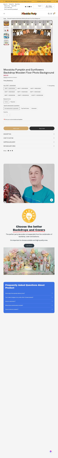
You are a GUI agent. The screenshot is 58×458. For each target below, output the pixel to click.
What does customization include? (14, 305)
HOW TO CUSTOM (8, 138)
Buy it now (42, 128)
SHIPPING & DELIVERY (9, 142)
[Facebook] (26, 7)
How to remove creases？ (11, 309)
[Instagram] (27, 7)
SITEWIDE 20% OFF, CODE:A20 (36, 1)
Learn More (29, 245)
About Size (17, 4)
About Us (5, 4)
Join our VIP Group (8, 7)
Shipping (5, 77)
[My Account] (51, 13)
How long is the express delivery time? (15, 293)
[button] (50, 451)
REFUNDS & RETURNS (9, 146)
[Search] (49, 13)
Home (5, 18)
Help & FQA (13, 5)
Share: (5, 150)
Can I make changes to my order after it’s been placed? (19, 297)
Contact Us (11, 4)
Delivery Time (7, 5)
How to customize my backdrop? (11, 9)
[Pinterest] (31, 7)
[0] (53, 13)
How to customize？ (10, 301)
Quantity (6, 112)
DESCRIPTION (7, 134)
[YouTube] (29, 7)
